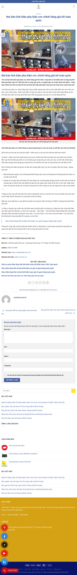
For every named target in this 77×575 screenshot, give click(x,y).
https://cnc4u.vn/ (20, 257)
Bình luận (7, 329)
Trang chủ (19, 569)
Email (6, 356)
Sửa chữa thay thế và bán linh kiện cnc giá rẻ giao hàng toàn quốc (33, 221)
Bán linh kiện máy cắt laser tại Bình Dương (17, 418)
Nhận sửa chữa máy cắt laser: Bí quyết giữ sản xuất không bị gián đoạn (27, 414)
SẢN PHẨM (35, 569)
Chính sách (57, 569)
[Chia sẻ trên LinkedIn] (47, 282)
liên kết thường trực (51, 290)
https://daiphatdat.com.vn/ (21, 252)
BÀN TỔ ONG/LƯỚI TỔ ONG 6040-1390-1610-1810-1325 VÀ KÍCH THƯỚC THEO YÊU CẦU (33, 402)
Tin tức (38, 14)
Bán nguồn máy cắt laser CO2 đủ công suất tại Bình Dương (22, 406)
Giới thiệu (27, 569)
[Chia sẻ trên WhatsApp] (29, 282)
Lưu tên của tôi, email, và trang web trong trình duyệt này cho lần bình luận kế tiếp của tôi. (35, 375)
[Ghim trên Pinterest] (44, 282)
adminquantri (48, 26)
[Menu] (3, 6)
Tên (5, 347)
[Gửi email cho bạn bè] (40, 282)
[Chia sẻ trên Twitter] (36, 282)
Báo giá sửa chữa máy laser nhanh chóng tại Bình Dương (22, 410)
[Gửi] (73, 391)
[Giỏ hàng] (73, 6)
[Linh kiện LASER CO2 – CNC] (38, 6)
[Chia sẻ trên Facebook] (33, 282)
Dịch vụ (43, 569)
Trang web (7, 366)
